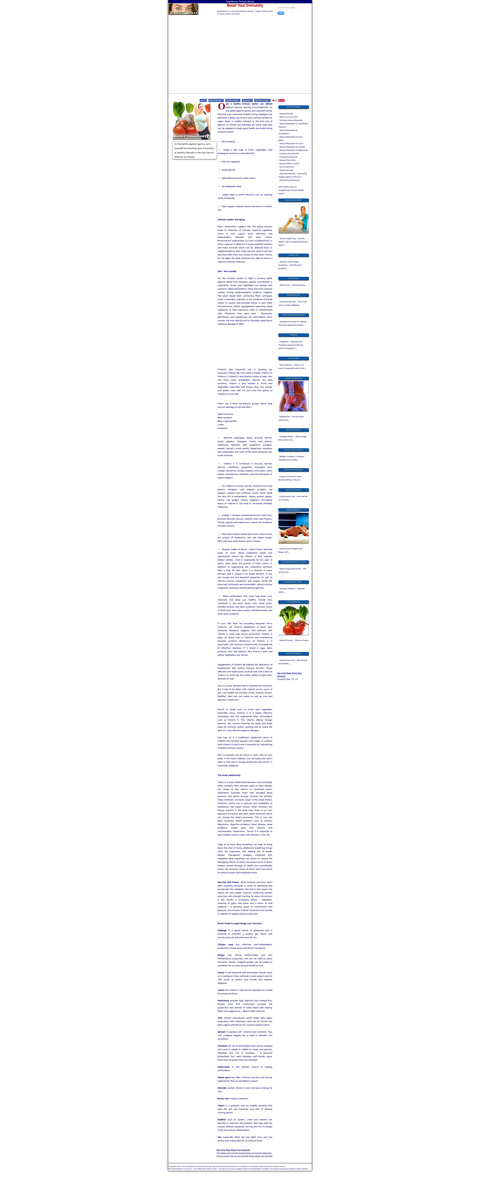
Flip (276, 100)
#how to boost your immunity (260, 1156)
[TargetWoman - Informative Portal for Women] (190, 9)
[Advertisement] (240, 36)
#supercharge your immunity (250, 1153)
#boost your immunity (230, 1153)
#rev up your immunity (239, 1156)
